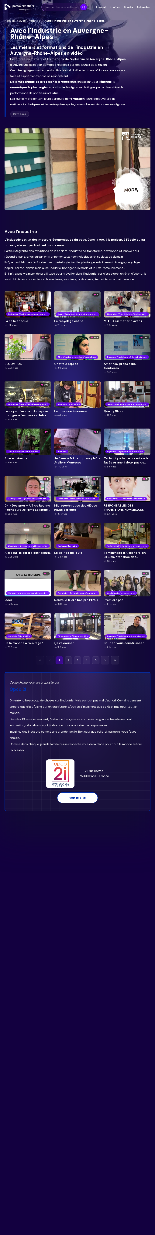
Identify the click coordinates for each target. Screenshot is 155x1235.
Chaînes (114, 7)
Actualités (143, 7)
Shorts (128, 7)
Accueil (101, 7)
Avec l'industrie (29, 21)
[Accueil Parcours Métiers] (19, 7)
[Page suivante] (105, 660)
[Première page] (40, 660)
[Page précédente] (50, 660)
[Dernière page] (115, 660)
